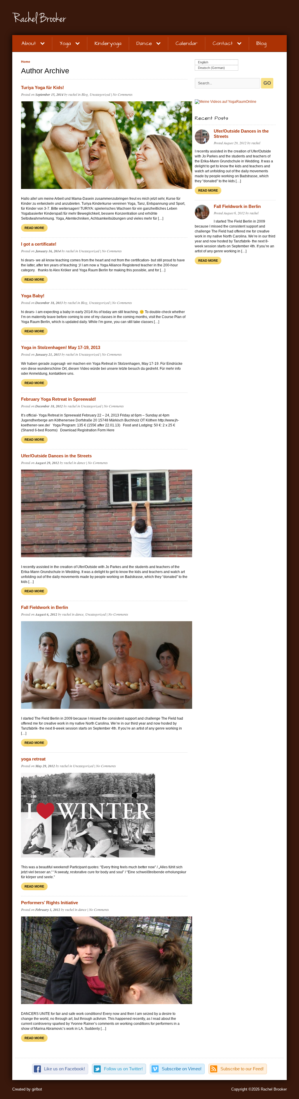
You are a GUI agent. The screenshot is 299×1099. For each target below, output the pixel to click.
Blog (261, 43)
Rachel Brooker (67, 18)
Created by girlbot (27, 1089)
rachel (72, 94)
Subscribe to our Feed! (242, 1068)
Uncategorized (100, 94)
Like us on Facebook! (64, 1068)
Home (25, 61)
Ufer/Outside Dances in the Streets (56, 455)
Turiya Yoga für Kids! (42, 87)
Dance (144, 43)
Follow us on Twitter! (123, 1068)
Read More (34, 228)
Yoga (65, 43)
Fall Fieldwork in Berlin (44, 607)
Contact (223, 43)
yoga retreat (33, 758)
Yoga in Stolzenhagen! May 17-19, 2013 (60, 347)
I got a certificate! (38, 244)
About (29, 43)
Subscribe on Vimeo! (181, 1068)
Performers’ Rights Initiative (49, 902)
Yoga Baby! (32, 295)
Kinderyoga (108, 43)
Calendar (186, 43)
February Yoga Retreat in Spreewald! (58, 399)
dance (81, 462)
